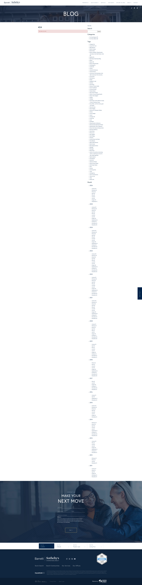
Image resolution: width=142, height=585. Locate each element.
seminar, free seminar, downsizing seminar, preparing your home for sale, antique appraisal (96, 154)
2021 (91, 297)
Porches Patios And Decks (95, 139)
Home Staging (92, 108)
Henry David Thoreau (94, 92)
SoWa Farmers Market (94, 163)
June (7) (93, 196)
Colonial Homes (93, 71)
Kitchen (91, 111)
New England (92, 134)
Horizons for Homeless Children (96, 110)
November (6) (94, 293)
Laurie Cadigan (93, 113)
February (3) (94, 407)
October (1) (94, 335)
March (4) (94, 210)
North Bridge (92, 136)
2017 (91, 378)
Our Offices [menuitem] (76, 566)
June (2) (93, 349)
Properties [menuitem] (85, 2)
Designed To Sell (93, 81)
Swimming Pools (93, 169)
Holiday (91, 97)
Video (91, 177)
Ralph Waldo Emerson (94, 142)
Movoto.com (92, 132)
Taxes (91, 171)
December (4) (94, 271)
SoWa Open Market (93, 165)
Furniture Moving (93, 89)
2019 (91, 341)
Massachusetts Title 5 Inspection (96, 126)
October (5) (94, 245)
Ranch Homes (92, 144)
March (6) (94, 191)
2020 (91, 321)
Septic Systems (93, 157)
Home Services (92, 107)
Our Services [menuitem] (66, 566)
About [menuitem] (128, 2)
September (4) (94, 243)
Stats (91, 166)
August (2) (94, 369)
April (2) (93, 329)
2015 (91, 402)
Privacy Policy (68, 522)
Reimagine (92, 148)
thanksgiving (92, 173)
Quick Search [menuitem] (94, 2)
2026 (91, 185)
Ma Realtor (92, 121)
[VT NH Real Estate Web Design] (99, 581)
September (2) (94, 371)
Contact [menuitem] (135, 2)
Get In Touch (139, 294)
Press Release (92, 140)
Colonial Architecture (94, 70)
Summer (91, 168)
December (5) (94, 224)
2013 (91, 438)
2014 (91, 419)
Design (91, 79)
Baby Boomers (92, 47)
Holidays (91, 99)
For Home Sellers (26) (94, 38)
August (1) (94, 333)
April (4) (93, 193)
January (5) (94, 254)
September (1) (94, 201)
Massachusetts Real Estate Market (96, 124)
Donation (91, 82)
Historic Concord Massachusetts (96, 94)
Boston (91, 60)
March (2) (94, 327)
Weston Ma (92, 179)
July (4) (93, 198)
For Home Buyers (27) (94, 37)
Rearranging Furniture (94, 145)
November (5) (94, 270)
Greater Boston (93, 91)
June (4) (93, 215)
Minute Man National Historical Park (97, 128)
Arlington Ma (92, 44)
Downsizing (92, 84)
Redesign (91, 147)
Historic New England (94, 95)
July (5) (93, 216)
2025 (91, 204)
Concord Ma (92, 76)
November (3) (94, 387)
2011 (91, 465)
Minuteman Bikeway (93, 129)
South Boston (92, 158)
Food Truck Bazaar (93, 87)
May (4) (93, 195)
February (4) (94, 190)
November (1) (94, 355)
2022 (91, 274)
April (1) (93, 345)
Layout (91, 115)
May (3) (93, 307)
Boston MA (92, 62)
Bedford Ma (92, 57)
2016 (91, 392)
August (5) (94, 265)
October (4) (94, 221)
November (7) (94, 316)
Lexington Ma (92, 116)
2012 (91, 455)
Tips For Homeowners (94, 174)
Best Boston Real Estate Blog (95, 58)
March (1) (94, 459)
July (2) (93, 367)
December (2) (94, 400)
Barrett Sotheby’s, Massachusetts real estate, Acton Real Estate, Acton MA (97, 54)
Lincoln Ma (92, 118)
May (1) (93, 330)
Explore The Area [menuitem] (120, 2)
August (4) (94, 199)
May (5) (93, 237)
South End (92, 160)
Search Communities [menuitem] (52, 566)
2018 (91, 360)
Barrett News (92, 50)
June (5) (93, 262)
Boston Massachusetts (94, 63)
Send (71, 530)
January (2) (94, 344)
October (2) (94, 354)
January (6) (94, 230)
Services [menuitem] (103, 2)
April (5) (93, 235)
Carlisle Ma (92, 66)
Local (91, 120)
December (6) (94, 295)
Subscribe (89, 25)
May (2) (93, 381)
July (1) (93, 332)
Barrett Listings (93, 49)
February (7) (94, 302)
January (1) (94, 324)
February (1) (94, 325)
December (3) (94, 248)
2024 (91, 227)
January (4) (94, 188)
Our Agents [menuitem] (111, 2)
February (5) (94, 208)
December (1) (94, 357)
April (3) (93, 410)
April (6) (93, 212)
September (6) (94, 220)
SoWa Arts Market (93, 161)
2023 (91, 251)
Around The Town (93, 45)
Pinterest (91, 137)
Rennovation (92, 150)
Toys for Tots (92, 176)
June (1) (93, 427)
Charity (91, 68)
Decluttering (92, 78)
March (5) (94, 233)
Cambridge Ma (92, 65)
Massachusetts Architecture (95, 123)
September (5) (94, 290)
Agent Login (61, 581)
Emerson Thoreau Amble (94, 86)
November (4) (94, 223)
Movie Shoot (92, 131)
